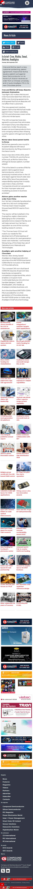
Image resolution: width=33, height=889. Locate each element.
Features (6, 782)
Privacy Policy (26, 882)
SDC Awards (7, 851)
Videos (5, 788)
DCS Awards (7, 848)
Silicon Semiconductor (12, 809)
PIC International (9, 838)
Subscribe (7, 796)
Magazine (6, 785)
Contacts (6, 799)
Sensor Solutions (9, 824)
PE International (9, 841)
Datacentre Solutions (11, 827)
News (5, 779)
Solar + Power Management (14, 818)
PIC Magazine (8, 812)
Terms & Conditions (16, 882)
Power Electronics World (12, 815)
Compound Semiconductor (13, 806)
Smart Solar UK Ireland (12, 821)
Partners (6, 791)
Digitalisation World (11, 830)
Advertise (6, 793)
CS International (9, 835)
